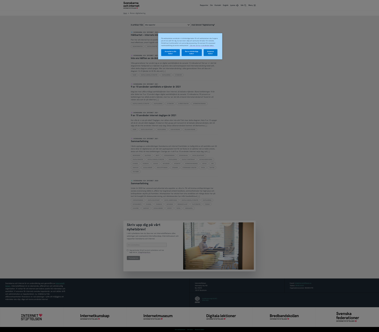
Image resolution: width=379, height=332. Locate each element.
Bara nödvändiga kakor (191, 52)
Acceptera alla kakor (170, 52)
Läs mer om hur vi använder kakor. (202, 45)
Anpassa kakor (210, 52)
